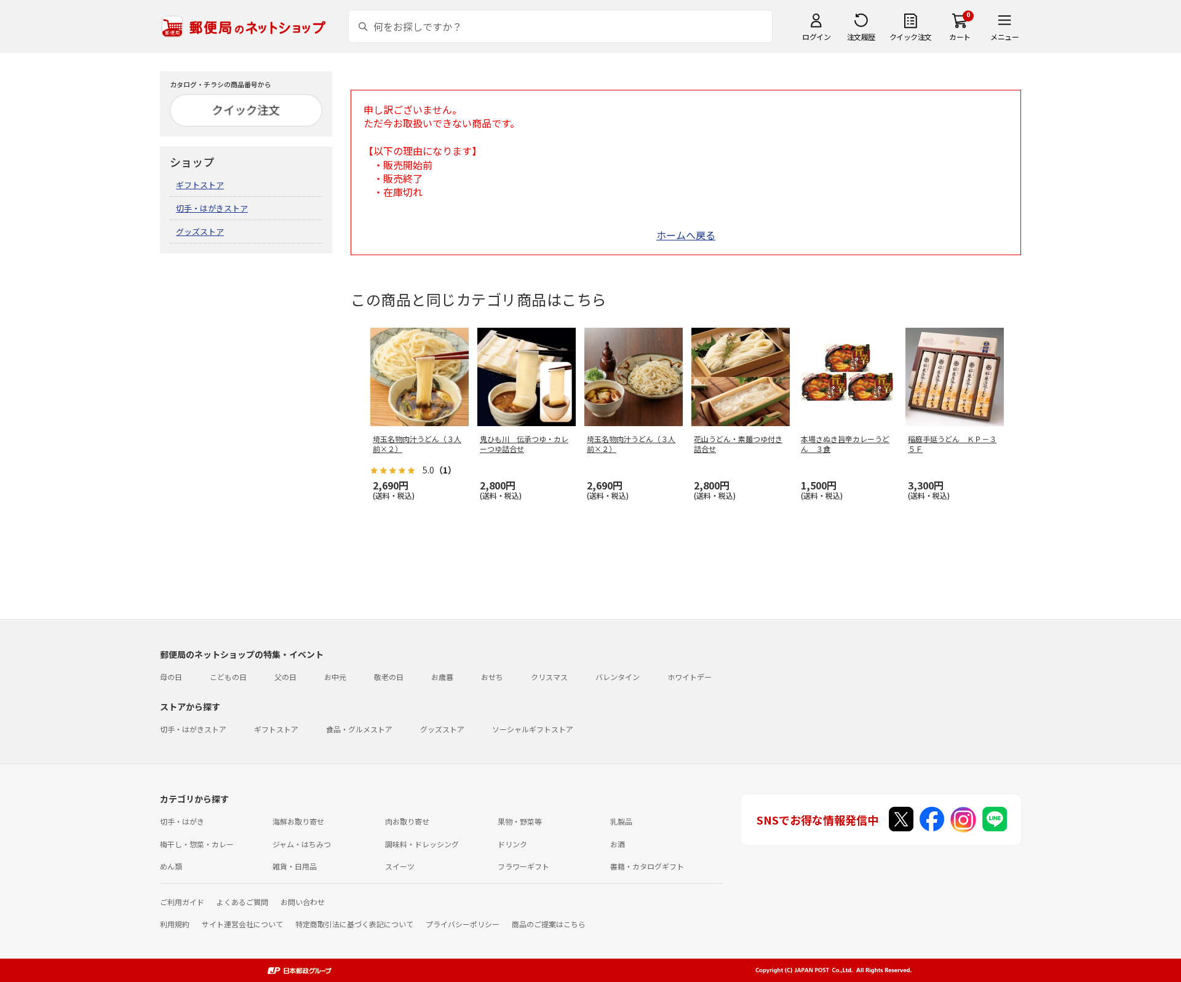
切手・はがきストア (212, 208)
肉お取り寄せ (407, 821)
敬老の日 (389, 676)
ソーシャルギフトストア (532, 729)
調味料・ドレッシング (422, 844)
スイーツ (400, 866)
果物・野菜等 (520, 821)
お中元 (335, 676)
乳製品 (621, 821)
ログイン (816, 36)
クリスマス (549, 676)
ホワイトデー (689, 676)
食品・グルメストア (359, 729)
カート (960, 36)
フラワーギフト (523, 866)
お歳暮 (442, 676)
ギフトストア (200, 185)
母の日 (171, 676)
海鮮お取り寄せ (298, 821)
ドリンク (512, 844)
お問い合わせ (302, 902)
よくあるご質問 (242, 902)
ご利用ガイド (182, 902)
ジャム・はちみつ (301, 844)
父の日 (285, 676)
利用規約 (174, 924)
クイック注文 (910, 36)
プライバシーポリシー (462, 924)
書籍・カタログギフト (647, 866)
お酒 (617, 844)
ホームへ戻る (685, 235)
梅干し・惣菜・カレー (197, 844)
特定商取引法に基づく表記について (354, 924)
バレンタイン (617, 676)
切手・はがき (182, 821)
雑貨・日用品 (294, 866)
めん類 (171, 866)
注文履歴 (861, 36)
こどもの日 (228, 676)
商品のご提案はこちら (549, 924)
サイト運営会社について (242, 924)
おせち (492, 676)
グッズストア (200, 231)
